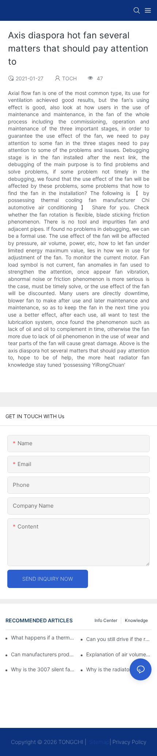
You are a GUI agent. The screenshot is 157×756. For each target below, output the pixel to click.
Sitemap (99, 741)
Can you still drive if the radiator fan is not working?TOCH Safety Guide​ (119, 639)
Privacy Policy (129, 741)
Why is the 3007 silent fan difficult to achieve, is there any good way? (43, 669)
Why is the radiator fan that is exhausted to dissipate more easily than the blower (119, 669)
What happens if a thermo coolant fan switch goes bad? (43, 637)
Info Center (106, 620)
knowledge (136, 620)
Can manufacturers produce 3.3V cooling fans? (43, 654)
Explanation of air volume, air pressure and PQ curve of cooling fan (119, 654)
